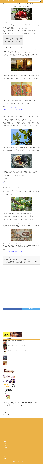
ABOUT (5, 441)
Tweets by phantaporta (7, 410)
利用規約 (5, 447)
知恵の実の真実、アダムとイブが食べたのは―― (12, 41)
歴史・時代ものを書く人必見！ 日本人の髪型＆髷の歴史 (17, 350)
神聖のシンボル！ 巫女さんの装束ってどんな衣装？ (16, 345)
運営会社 (5, 443)
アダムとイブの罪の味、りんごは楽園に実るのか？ (13, 39)
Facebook (6, 454)
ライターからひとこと (8, 42)
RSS (4, 458)
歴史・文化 (26, 6)
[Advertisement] (21, 276)
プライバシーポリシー (8, 445)
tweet (31, 308)
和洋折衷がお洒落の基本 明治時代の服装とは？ (16, 340)
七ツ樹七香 (17, 6)
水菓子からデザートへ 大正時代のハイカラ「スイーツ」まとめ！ (18, 361)
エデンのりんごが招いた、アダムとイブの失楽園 (13, 38)
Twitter (5, 456)
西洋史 (21, 6)
